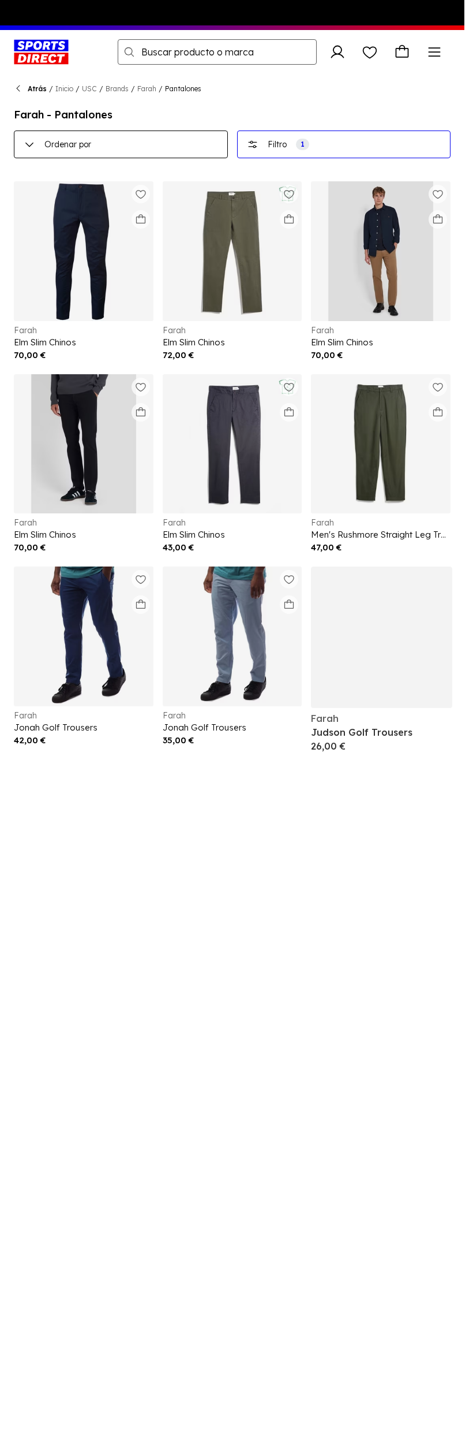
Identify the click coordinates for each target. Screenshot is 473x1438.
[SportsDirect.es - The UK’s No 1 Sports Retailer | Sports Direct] (41, 52)
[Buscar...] (129, 52)
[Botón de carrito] (402, 52)
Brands (117, 88)
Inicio (64, 88)
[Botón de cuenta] (337, 52)
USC (89, 88)
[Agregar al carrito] (140, 219)
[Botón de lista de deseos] (370, 52)
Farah (146, 88)
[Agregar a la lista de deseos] (140, 194)
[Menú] (434, 52)
